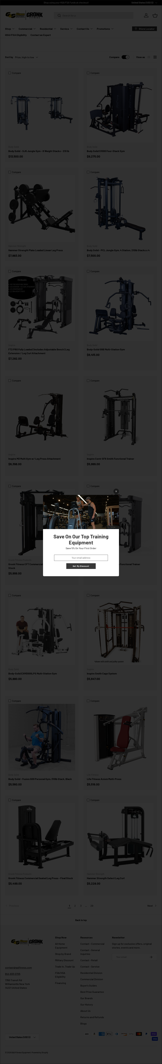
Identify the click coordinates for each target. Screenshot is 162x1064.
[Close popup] (116, 491)
